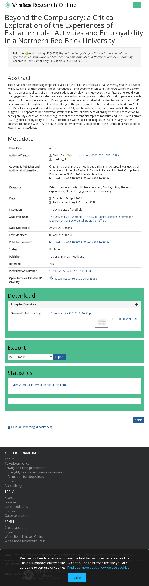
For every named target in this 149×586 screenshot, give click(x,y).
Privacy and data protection (24, 468)
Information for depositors (24, 477)
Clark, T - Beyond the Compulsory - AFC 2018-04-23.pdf (58, 313)
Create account (16, 527)
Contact (10, 481)
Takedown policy (17, 463)
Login (9, 532)
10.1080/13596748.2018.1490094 (70, 271)
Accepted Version (23, 304)
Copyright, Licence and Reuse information (35, 472)
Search (10, 498)
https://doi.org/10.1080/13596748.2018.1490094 (79, 242)
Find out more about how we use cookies (98, 567)
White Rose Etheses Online (24, 536)
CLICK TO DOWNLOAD (123, 319)
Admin (138, 420)
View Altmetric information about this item (39, 385)
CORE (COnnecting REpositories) (31, 427)
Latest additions (16, 506)
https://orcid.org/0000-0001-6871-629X (94, 155)
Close (77, 578)
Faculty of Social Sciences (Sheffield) (108, 216)
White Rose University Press (25, 541)
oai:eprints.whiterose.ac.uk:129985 (75, 278)
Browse (10, 502)
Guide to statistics (17, 515)
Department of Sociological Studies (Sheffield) (78, 220)
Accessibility (13, 485)
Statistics (11, 511)
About (9, 459)
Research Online (44, 5)
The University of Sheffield (65, 216)
